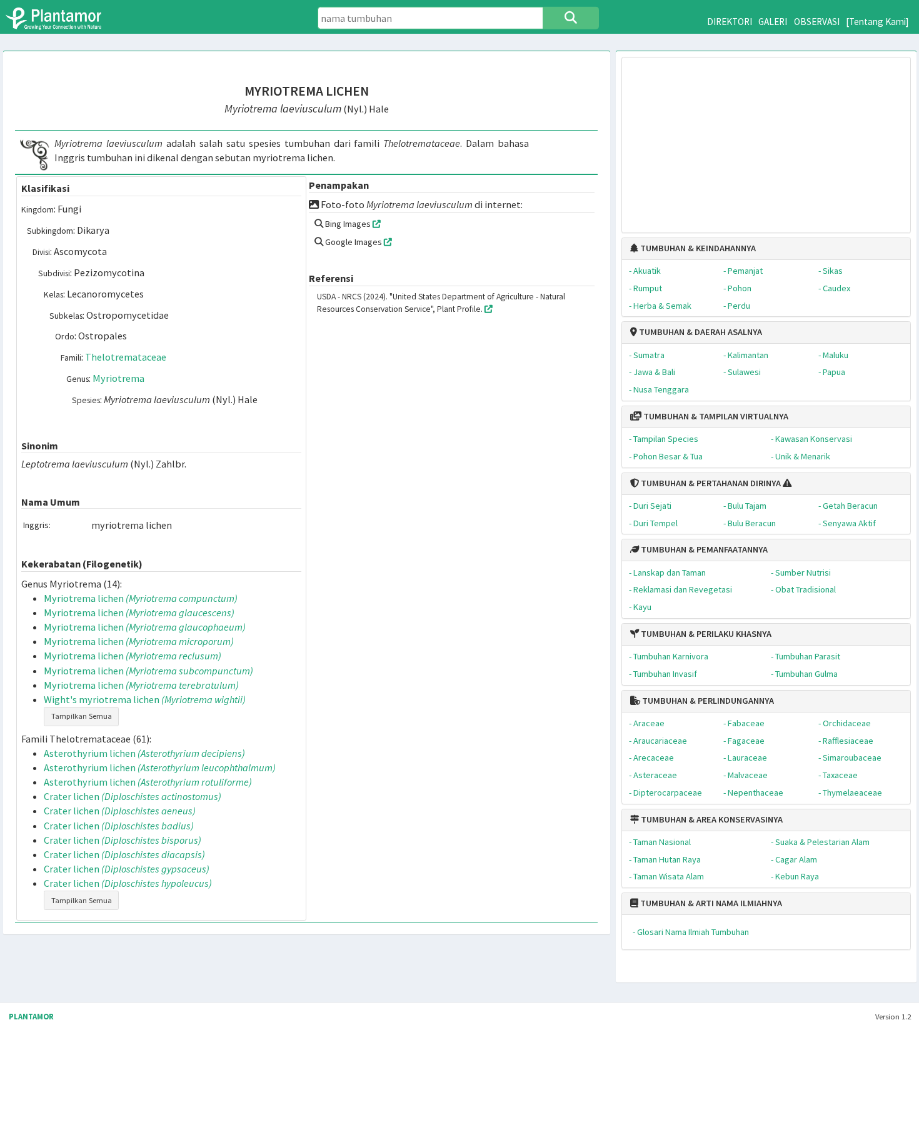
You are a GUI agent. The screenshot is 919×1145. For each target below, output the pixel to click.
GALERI (772, 22)
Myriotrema (118, 378)
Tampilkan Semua (81, 716)
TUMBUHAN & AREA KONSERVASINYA (711, 819)
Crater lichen (132, 796)
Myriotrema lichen (141, 598)
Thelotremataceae (125, 357)
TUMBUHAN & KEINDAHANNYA (697, 248)
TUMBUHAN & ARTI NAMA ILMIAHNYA (710, 903)
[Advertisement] (766, 139)
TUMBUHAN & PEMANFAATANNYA (703, 549)
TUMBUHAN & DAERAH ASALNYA (699, 332)
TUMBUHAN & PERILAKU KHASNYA (705, 633)
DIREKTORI (729, 22)
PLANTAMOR (31, 1016)
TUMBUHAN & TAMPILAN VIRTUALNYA (714, 416)
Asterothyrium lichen (144, 753)
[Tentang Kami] (877, 22)
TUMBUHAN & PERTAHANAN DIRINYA (710, 483)
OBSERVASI (817, 22)
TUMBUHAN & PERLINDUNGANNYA (707, 700)
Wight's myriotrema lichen (145, 699)
